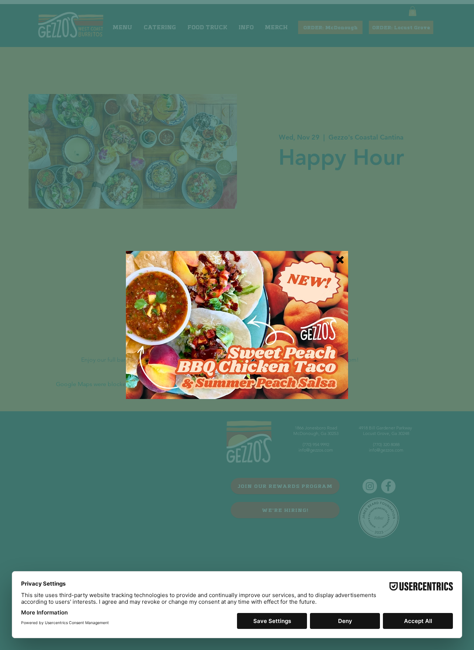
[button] (340, 260)
